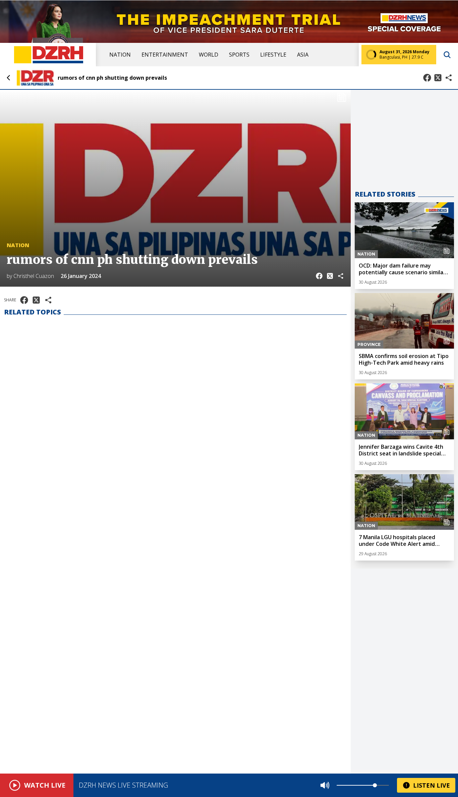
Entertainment (164, 54)
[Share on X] (438, 78)
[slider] (375, 785)
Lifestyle (273, 54)
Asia (302, 54)
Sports (239, 54)
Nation (120, 54)
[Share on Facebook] (427, 78)
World (208, 54)
